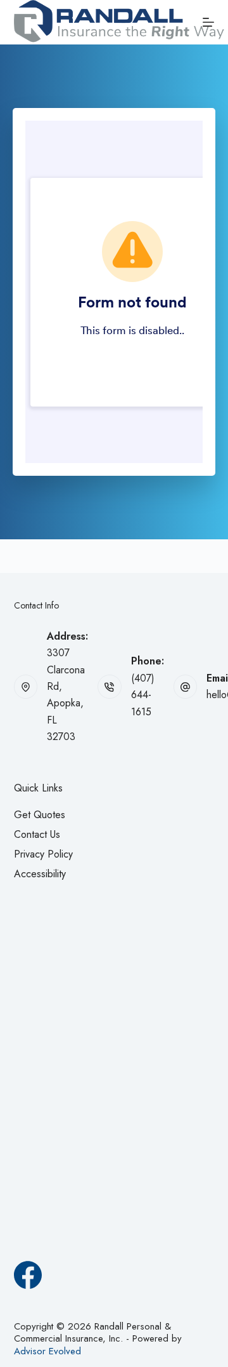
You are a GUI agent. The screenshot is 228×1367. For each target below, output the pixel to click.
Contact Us (37, 834)
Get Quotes (39, 814)
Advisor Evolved (47, 1351)
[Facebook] (28, 1275)
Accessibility (40, 873)
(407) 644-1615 (143, 695)
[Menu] (208, 22)
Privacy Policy (43, 854)
